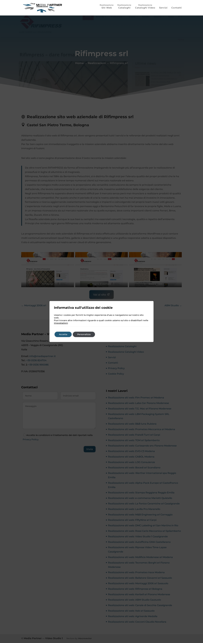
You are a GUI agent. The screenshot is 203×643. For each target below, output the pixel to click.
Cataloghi (124, 7)
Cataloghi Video (145, 7)
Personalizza (84, 334)
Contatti (176, 8)
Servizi (163, 8)
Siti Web (107, 7)
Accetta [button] (63, 334)
